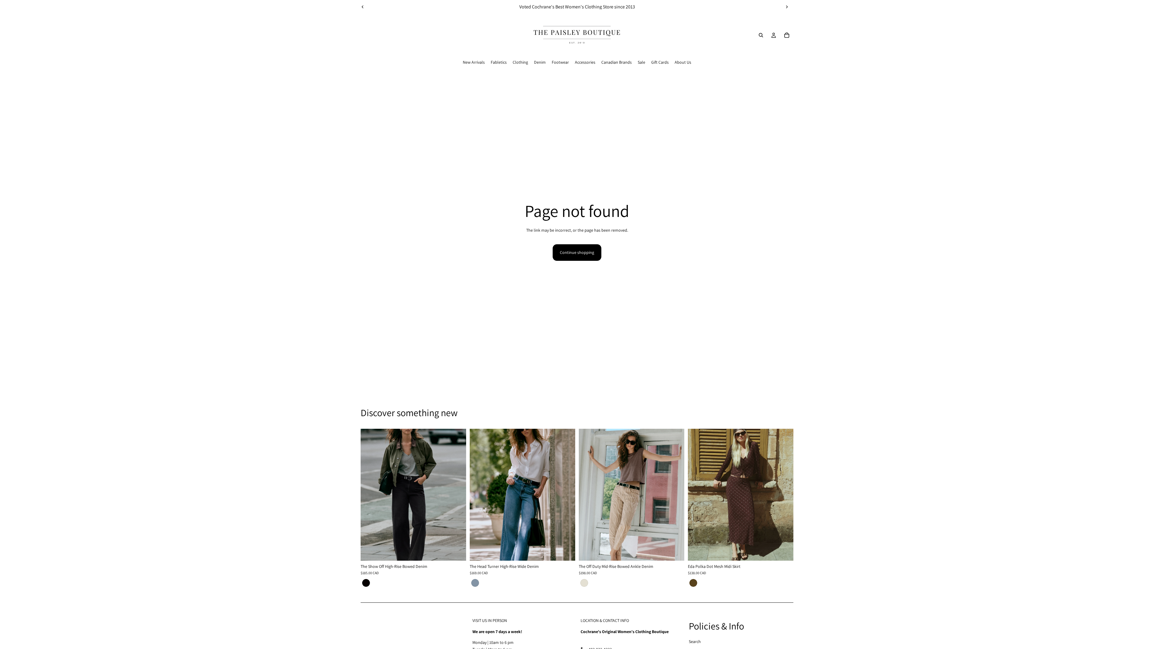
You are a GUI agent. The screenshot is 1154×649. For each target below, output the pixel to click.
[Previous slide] (362, 7)
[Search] (761, 35)
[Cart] (786, 35)
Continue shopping (577, 252)
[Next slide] (786, 7)
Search (695, 641)
